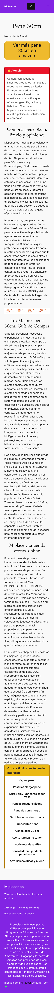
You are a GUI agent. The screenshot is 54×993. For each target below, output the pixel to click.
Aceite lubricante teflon (27, 837)
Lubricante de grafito (27, 844)
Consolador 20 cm (27, 830)
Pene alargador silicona (27, 803)
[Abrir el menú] (48, 6)
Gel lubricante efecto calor (27, 817)
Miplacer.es (10, 6)
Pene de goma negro (27, 810)
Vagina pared (27, 780)
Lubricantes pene (27, 824)
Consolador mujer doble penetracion (27, 853)
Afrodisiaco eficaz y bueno (27, 861)
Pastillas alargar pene (27, 787)
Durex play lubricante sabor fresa (27, 795)
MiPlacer (26, 982)
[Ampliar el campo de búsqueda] (31, 6)
